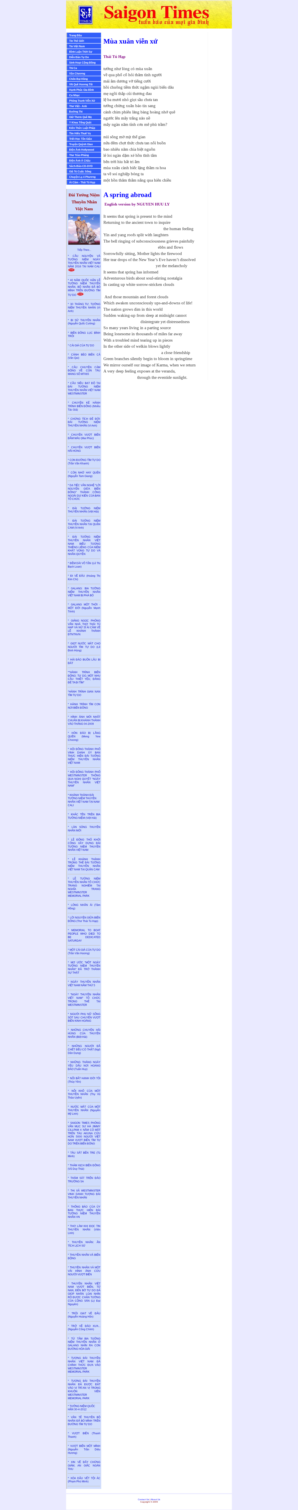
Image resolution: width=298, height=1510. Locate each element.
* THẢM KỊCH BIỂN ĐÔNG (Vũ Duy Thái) (84, 1167)
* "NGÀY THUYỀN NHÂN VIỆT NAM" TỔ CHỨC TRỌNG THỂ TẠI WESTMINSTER (84, 999)
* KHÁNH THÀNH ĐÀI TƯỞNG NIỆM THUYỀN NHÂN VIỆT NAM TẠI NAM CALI (83, 800)
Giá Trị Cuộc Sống (80, 171)
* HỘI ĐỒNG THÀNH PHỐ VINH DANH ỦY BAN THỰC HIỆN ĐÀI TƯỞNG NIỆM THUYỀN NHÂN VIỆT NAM (84, 756)
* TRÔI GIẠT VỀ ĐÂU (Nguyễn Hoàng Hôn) (84, 1315)
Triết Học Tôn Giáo (80, 138)
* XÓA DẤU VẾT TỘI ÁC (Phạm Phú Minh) (84, 1480)
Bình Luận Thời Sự (80, 51)
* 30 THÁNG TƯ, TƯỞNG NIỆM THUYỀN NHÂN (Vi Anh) (84, 308)
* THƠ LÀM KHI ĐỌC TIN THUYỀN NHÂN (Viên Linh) (84, 1230)
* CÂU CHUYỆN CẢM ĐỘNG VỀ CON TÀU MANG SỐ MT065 (84, 371)
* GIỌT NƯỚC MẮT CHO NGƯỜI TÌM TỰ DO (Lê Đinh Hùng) (84, 647)
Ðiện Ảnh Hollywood (81, 149)
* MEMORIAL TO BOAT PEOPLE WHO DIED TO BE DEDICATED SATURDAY (84, 935)
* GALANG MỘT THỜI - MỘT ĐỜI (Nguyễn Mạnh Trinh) (84, 608)
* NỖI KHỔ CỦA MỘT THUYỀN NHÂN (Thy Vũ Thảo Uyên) (84, 1094)
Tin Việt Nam (77, 46)
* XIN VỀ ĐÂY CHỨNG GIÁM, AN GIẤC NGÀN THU (84, 1466)
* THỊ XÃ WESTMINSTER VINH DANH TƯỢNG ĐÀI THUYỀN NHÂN (84, 1194)
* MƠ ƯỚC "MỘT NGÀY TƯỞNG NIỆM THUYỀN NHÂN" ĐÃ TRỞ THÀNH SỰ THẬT (84, 967)
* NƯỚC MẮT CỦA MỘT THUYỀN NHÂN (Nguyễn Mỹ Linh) (84, 1110)
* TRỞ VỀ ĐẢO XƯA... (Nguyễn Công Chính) (84, 1328)
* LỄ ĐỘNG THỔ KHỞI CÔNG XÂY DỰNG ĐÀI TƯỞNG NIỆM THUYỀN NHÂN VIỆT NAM (84, 844)
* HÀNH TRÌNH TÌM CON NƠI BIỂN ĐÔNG (84, 706)
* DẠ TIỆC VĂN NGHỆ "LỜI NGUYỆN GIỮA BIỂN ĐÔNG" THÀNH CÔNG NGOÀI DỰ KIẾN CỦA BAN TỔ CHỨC (84, 492)
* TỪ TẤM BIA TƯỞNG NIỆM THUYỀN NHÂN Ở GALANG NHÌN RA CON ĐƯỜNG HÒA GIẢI (84, 1343)
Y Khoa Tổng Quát (80, 122)
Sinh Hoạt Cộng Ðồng (82, 62)
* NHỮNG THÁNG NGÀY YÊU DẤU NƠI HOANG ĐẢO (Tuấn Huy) (84, 1066)
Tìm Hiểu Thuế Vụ (80, 133)
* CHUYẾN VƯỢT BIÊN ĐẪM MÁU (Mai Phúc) (84, 436)
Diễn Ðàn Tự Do (79, 57)
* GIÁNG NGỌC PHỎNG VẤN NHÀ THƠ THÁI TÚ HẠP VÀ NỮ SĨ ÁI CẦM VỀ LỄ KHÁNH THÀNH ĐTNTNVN (84, 627)
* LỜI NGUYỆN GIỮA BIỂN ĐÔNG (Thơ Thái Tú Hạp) (84, 919)
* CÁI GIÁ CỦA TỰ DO (81, 345)
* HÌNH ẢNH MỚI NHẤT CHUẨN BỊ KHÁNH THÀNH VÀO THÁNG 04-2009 (84, 720)
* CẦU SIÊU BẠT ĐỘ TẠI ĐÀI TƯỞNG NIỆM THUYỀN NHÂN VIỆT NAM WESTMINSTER (84, 388)
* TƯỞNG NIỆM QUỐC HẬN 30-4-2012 (81, 1408)
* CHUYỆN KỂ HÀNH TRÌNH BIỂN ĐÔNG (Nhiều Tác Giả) (84, 406)
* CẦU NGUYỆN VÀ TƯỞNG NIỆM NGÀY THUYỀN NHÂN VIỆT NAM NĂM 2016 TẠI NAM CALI (84, 261)
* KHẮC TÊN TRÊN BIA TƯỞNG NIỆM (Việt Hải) (84, 816)
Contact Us (143, 1499)
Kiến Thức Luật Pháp (82, 128)
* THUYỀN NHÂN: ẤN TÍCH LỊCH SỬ (84, 1244)
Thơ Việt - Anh (78, 106)
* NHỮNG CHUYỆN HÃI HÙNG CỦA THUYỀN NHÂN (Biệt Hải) (84, 1033)
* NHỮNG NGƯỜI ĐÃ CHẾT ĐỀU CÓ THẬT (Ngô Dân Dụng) (84, 1050)
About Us (155, 1499)
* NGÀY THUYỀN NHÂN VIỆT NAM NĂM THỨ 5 (84, 983)
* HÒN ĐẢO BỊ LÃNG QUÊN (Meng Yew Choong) (84, 736)
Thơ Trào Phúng (79, 155)
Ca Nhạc (74, 95)
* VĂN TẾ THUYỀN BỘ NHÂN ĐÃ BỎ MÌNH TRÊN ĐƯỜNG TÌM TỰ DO (84, 1421)
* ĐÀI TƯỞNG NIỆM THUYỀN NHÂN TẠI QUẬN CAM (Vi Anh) (84, 524)
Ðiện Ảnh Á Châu (79, 160)
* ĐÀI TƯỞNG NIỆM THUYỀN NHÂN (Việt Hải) (84, 510)
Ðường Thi (75, 111)
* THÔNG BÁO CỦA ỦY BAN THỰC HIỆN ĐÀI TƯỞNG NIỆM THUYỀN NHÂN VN (84, 1211)
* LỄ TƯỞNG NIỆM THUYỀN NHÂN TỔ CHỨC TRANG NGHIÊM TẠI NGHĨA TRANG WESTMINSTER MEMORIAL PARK (84, 887)
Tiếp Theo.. (84, 249)
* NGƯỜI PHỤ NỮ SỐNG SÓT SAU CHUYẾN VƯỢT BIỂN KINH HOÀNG (84, 1018)
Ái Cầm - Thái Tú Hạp (82, 182)
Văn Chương (77, 73)
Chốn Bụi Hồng (78, 79)
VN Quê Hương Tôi (80, 84)
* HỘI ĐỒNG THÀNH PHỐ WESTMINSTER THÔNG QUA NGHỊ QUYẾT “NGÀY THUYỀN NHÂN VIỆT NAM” (84, 778)
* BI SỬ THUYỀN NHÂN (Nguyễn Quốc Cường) (84, 322)
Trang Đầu (75, 35)
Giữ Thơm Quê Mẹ (80, 117)
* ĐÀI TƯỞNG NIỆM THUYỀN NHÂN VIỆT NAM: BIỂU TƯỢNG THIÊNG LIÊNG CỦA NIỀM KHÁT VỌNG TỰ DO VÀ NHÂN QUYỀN (84, 545)
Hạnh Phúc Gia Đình (81, 89)
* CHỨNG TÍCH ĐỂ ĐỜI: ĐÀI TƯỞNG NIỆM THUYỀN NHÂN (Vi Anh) (84, 422)
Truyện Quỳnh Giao (81, 144)
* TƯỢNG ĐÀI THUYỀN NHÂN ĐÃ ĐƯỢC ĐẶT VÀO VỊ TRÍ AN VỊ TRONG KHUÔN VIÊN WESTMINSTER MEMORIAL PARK (84, 1389)
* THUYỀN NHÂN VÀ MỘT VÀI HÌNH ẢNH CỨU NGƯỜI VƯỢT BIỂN (84, 1271)
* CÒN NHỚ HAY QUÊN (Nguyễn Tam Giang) (84, 474)
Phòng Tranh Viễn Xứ (82, 100)
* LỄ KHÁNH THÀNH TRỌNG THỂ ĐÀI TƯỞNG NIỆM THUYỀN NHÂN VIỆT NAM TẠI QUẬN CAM (84, 864)
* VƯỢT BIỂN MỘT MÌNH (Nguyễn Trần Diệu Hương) (84, 1449)
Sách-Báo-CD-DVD (81, 166)
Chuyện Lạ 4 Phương (82, 177)
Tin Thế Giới (76, 40)
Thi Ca (73, 68)
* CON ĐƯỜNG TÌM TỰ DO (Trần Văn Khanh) (84, 461)
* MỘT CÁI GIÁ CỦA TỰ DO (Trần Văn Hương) (84, 951)
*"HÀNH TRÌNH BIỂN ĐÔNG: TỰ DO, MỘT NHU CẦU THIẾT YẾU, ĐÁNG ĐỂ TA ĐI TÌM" (84, 677)
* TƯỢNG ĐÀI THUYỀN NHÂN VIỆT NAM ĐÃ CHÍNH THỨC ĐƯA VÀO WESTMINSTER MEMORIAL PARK (84, 1365)
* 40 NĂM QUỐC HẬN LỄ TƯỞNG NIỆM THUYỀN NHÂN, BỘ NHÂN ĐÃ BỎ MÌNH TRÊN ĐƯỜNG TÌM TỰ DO (84, 288)
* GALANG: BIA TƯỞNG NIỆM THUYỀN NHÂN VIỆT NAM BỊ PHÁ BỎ (84, 592)
